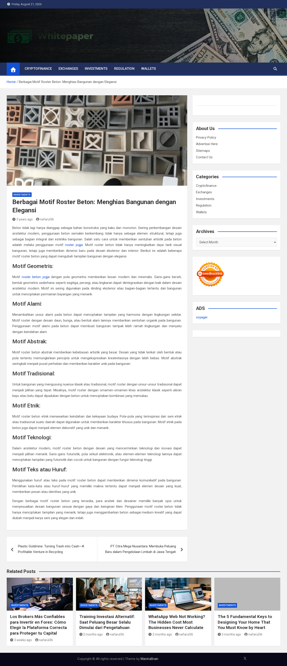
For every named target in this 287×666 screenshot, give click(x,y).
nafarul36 (47, 219)
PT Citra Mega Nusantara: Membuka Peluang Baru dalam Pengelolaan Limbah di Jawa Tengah (140, 549)
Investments (96, 69)
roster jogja (74, 245)
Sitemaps (203, 151)
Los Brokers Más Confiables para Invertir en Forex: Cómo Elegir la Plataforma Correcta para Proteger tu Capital (38, 625)
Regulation (124, 69)
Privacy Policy (206, 137)
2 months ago (93, 634)
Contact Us (204, 157)
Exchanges (68, 69)
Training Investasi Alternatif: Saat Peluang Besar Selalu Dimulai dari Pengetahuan (107, 622)
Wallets (148, 69)
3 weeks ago (23, 640)
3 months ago (231, 634)
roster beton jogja (35, 277)
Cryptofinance (38, 69)
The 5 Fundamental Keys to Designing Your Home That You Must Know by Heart (245, 622)
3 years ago (24, 219)
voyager (202, 317)
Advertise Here (207, 144)
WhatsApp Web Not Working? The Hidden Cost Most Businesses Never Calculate (176, 622)
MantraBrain (149, 659)
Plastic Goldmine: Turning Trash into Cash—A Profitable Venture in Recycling (51, 549)
